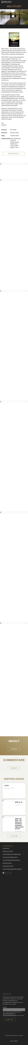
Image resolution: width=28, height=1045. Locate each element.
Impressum (7, 863)
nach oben (14, 1041)
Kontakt (6, 848)
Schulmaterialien (10, 857)
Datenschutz (8, 866)
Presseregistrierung (12, 854)
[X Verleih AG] (6, 2)
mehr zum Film (13, 153)
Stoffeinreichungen (11, 860)
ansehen (14, 749)
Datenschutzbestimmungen (9, 1015)
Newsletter (8, 851)
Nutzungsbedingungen (12, 869)
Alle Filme (14, 836)
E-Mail (5, 1007)
